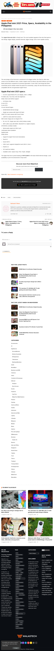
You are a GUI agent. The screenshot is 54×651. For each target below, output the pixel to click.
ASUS (17, 560)
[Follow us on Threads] (36, 643)
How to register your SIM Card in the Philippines (47, 562)
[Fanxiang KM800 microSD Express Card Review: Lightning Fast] (14, 320)
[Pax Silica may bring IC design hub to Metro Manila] (14, 282)
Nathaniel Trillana (4, 31)
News (6, 18)
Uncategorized (15, 466)
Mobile (13, 423)
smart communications (19, 613)
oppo (17, 596)
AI (11, 346)
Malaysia (13, 421)
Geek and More (15, 405)
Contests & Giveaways (16, 378)
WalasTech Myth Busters (18, 397)
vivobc (21, 622)
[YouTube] (28, 643)
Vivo (17, 622)
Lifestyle (13, 418)
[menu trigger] (4, 12)
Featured (13, 391)
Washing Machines (16, 362)
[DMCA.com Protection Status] (46, 550)
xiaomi (17, 626)
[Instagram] (50, 214)
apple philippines (17, 197)
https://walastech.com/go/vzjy (15, 174)
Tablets (9, 20)
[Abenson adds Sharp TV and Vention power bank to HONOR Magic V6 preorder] (40, 527)
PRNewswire (14, 434)
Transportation (15, 463)
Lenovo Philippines (19, 593)
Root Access (15, 386)
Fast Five (14, 394)
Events (13, 388)
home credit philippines (18, 578)
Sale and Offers (15, 445)
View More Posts (46, 203)
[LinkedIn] (25, 643)
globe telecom (19, 574)
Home (2, 18)
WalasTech (14, 474)
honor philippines (19, 582)
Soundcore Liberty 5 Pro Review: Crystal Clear (31, 327)
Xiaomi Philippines (19, 628)
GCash (17, 572)
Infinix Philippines (19, 589)
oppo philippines (19, 598)
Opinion (13, 429)
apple (9, 197)
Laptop (13, 415)
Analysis (14, 383)
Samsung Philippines (20, 605)
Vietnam (13, 472)
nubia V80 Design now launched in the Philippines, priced (47, 592)
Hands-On (14, 439)
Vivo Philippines (19, 624)
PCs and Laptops (15, 431)
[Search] (50, 12)
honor (17, 580)
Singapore (13, 447)
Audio (12, 364)
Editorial (13, 380)
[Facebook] (47, 214)
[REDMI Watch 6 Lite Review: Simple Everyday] (14, 269)
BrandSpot (13, 367)
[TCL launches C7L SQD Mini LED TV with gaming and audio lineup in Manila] (14, 289)
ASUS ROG (17, 563)
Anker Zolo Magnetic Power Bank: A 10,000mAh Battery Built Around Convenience (28, 276)
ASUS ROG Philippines (20, 565)
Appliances (14, 348)
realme (17, 600)
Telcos (13, 458)
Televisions (15, 359)
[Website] (46, 214)
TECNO (17, 619)
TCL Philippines (19, 617)
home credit (18, 576)
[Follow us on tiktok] (33, 643)
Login (50, 239)
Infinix (17, 587)
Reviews (13, 437)
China (12, 375)
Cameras (13, 372)
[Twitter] (49, 214)
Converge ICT (18, 570)
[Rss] (31, 643)
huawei (17, 584)
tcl (16, 615)
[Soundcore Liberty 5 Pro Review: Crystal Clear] (14, 327)
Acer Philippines (19, 554)
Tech (12, 455)
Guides (13, 407)
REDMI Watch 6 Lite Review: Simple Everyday (30, 269)
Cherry (17, 567)
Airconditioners (16, 351)
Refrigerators (15, 356)
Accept (15, 648)
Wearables (14, 477)
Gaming (13, 402)
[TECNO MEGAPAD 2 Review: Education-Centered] (14, 333)
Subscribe (38, 169)
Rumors (13, 442)
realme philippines (19, 602)
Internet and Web (15, 413)
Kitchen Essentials (16, 354)
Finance (13, 399)
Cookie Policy (5, 645)
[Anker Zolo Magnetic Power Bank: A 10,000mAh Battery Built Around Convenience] (14, 276)
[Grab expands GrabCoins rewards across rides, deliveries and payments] (14, 295)
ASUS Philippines (19, 561)
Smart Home (14, 450)
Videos (13, 469)
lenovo (17, 591)
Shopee (17, 607)
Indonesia (13, 410)
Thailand (13, 461)
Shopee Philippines (19, 609)
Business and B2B (15, 370)
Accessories (14, 343)
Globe (22, 572)
